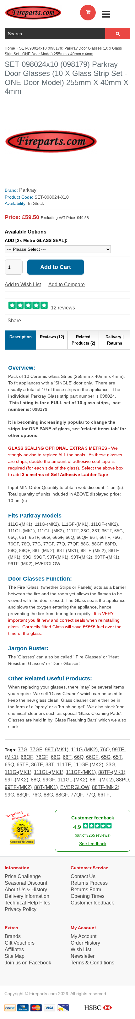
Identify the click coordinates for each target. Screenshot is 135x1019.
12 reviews (63, 307)
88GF (62, 794)
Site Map (14, 956)
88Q (35, 779)
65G (106, 757)
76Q (105, 749)
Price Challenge (23, 876)
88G (48, 794)
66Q (79, 757)
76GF (42, 757)
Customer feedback (92, 902)
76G (36, 794)
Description (20, 337)
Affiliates (14, 949)
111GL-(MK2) (72, 779)
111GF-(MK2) (88, 764)
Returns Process (89, 883)
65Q (9, 764)
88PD (122, 779)
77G (22, 749)
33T (50, 764)
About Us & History (26, 889)
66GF (92, 757)
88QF (23, 794)
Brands (13, 936)
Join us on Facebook (28, 962)
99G (9, 794)
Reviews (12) (52, 337)
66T (67, 757)
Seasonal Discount (26, 883)
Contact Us (83, 876)
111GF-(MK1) (81, 772)
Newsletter (82, 956)
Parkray (27, 190)
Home (10, 48)
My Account (83, 936)
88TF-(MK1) (111, 772)
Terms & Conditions (92, 962)
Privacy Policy (20, 909)
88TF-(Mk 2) (105, 787)
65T (117, 757)
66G (55, 757)
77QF (77, 794)
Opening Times (88, 896)
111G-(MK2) (84, 749)
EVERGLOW (74, 787)
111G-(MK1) (18, 772)
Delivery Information (27, 896)
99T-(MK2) (16, 779)
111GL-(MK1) (48, 772)
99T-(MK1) (56, 749)
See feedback (92, 843)
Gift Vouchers (20, 943)
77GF (36, 749)
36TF (37, 764)
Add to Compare (66, 284)
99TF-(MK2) (18, 787)
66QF (27, 757)
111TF (64, 764)
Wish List (81, 949)
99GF (49, 779)
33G (110, 764)
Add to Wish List (23, 284)
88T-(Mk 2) (102, 779)
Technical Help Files (27, 902)
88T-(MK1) (46, 787)
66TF (104, 794)
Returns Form (86, 889)
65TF (23, 764)
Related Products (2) (83, 340)
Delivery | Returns (114, 340)
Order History (85, 943)
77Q (90, 794)
